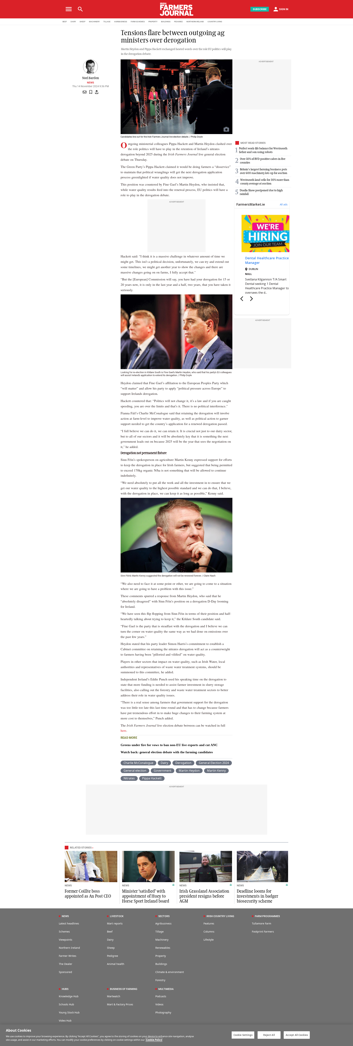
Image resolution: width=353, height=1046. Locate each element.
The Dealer (65, 964)
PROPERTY (152, 22)
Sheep (111, 947)
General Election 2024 (214, 763)
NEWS (68, 885)
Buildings (161, 964)
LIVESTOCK (117, 916)
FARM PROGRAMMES (267, 916)
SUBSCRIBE (260, 9)
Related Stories (81, 847)
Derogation (183, 763)
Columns (209, 931)
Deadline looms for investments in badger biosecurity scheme (257, 896)
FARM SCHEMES (138, 22)
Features (209, 923)
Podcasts (160, 996)
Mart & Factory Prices (120, 1004)
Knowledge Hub (69, 996)
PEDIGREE (178, 22)
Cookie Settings (242, 1034)
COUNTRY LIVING (215, 22)
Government (162, 771)
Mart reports (115, 923)
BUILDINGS (165, 22)
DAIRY (73, 22)
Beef (110, 931)
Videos (159, 1004)
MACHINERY (94, 22)
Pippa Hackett (152, 778)
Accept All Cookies (297, 1034)
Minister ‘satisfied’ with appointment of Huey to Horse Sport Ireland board (145, 896)
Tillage (159, 931)
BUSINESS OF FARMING (123, 989)
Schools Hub (66, 1004)
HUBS (65, 989)
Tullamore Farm (261, 923)
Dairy (164, 763)
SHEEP (82, 22)
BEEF (65, 22)
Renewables (162, 947)
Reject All (269, 1034)
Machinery (161, 939)
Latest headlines (69, 923)
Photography (163, 1012)
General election (135, 771)
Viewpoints (65, 939)
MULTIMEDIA (166, 989)
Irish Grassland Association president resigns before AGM (204, 896)
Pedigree (112, 956)
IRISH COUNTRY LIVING (220, 916)
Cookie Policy (154, 1039)
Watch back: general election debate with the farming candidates (167, 752)
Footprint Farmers (263, 931)
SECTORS (164, 916)
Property (160, 956)
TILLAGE (106, 22)
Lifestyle (209, 939)
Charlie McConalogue (138, 763)
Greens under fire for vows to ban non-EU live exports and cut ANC (169, 745)
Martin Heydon (189, 771)
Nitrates (129, 778)
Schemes (64, 931)
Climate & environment (169, 972)
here (123, 730)
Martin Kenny (216, 771)
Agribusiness (163, 923)
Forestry (160, 980)
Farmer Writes (67, 956)
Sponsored (65, 972)
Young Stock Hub (69, 1012)
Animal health (115, 964)
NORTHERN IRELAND (195, 22)
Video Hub (65, 1020)
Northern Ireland (69, 947)
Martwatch (113, 996)
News (90, 82)
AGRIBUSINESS (120, 22)
